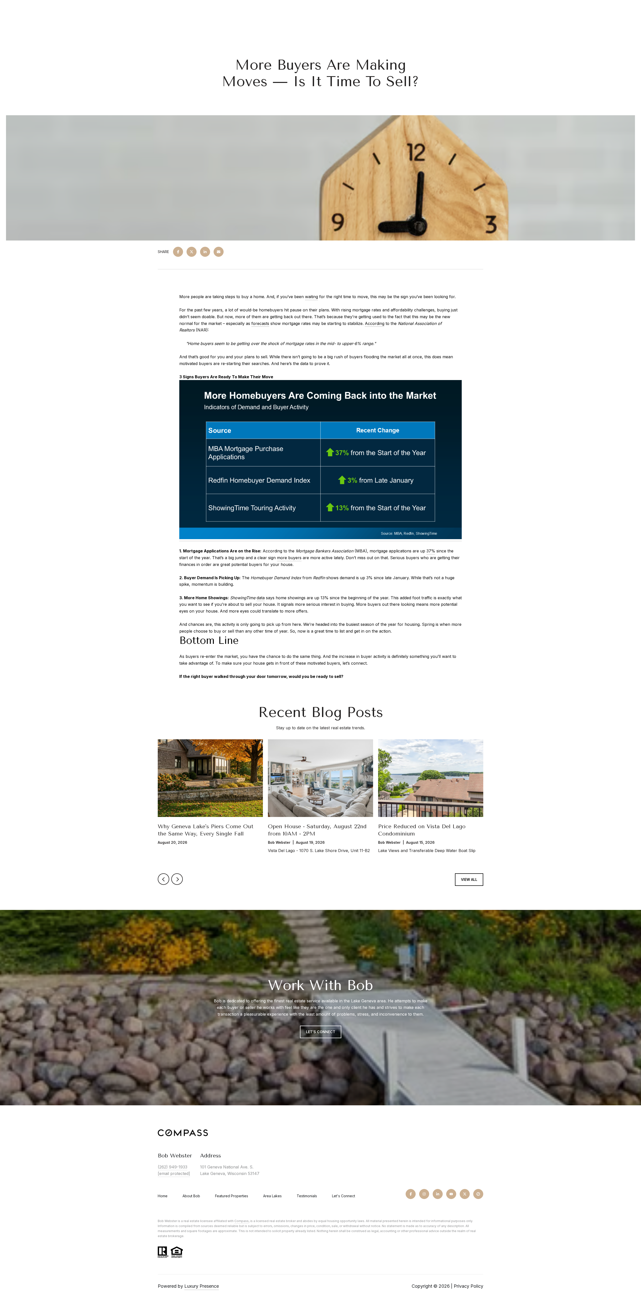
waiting (311, 296)
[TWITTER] (465, 1194)
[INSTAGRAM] (424, 1194)
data (261, 597)
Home (163, 1196)
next (177, 879)
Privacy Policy (468, 1286)
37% (430, 550)
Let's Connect (343, 1196)
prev (163, 879)
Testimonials (307, 1196)
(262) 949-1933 (172, 1166)
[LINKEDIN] (438, 1194)
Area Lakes (272, 1196)
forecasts (260, 323)
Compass (241, 1221)
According (374, 323)
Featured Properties (231, 1196)
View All (469, 879)
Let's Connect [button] (320, 1032)
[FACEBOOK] (411, 1194)
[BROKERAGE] (478, 1194)
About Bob (191, 1196)
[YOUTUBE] (451, 1194)
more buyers (289, 557)
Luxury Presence (201, 1286)
